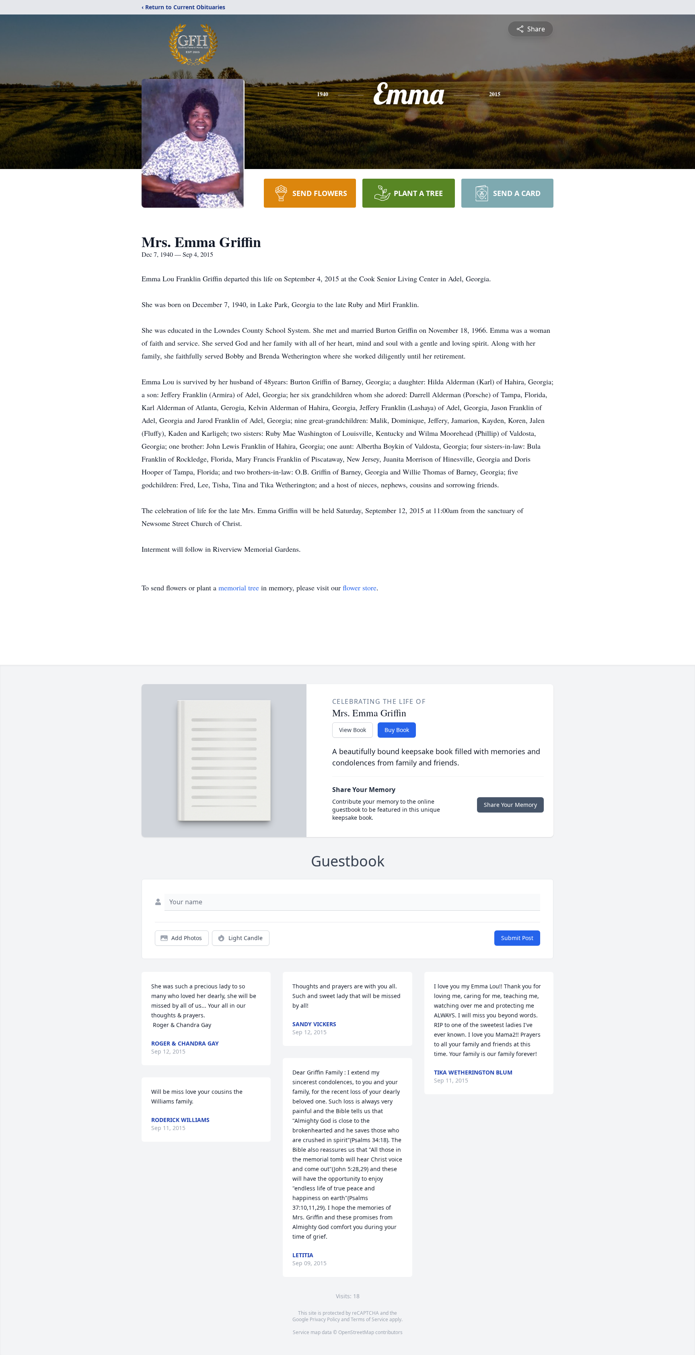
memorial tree (238, 587)
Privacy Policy (325, 1319)
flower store (359, 587)
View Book (352, 730)
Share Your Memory (510, 804)
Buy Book (397, 730)
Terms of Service (369, 1319)
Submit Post (517, 938)
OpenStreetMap (356, 1332)
